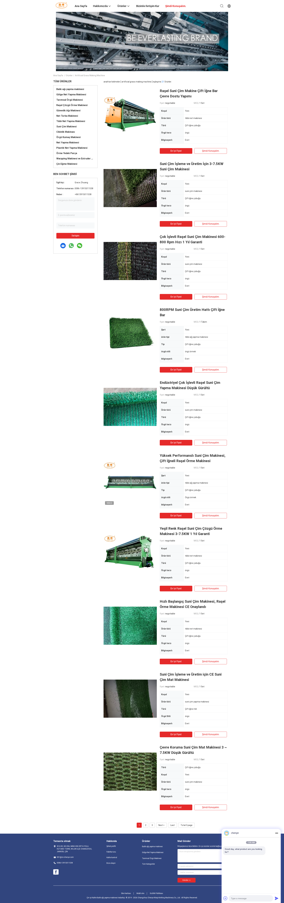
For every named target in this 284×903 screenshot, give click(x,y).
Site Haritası (126, 893)
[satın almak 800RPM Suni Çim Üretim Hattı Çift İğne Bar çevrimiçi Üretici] (130, 334)
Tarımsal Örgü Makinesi (69, 99)
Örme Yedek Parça (66, 153)
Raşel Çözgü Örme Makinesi (72, 105)
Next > (161, 825)
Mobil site (140, 893)
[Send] (276, 898)
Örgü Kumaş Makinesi (68, 137)
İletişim (75, 235)
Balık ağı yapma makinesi (70, 89)
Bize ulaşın (111, 863)
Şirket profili (111, 846)
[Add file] (225, 898)
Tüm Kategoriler (148, 864)
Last (172, 825)
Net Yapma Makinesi (67, 142)
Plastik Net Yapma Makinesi (71, 147)
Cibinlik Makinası (65, 131)
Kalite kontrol (111, 857)
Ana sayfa (58, 75)
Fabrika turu (111, 852)
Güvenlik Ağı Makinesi (68, 110)
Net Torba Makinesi (67, 115)
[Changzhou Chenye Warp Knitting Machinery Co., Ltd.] (62, 5)
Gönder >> (186, 880)
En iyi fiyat (176, 150)
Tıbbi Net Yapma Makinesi (70, 121)
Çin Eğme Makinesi (66, 163)
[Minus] (276, 833)
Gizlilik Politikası (156, 893)
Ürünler (69, 75)
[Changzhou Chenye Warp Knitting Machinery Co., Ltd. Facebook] (56, 872)
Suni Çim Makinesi (66, 126)
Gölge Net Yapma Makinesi (71, 94)
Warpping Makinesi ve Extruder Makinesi (75, 158)
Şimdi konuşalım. (210, 150)
